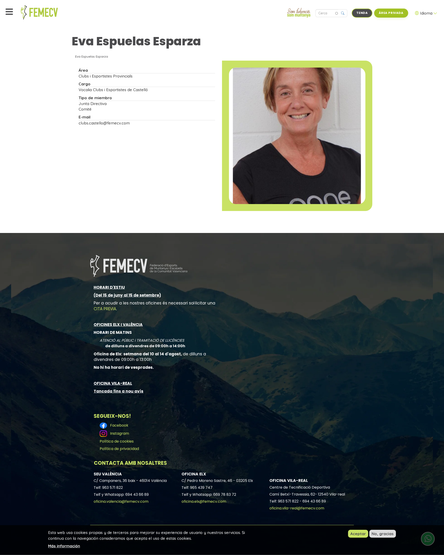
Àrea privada (391, 13)
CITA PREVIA (105, 309)
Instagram (118, 433)
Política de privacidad (119, 448)
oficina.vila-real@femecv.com (296, 508)
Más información (64, 545)
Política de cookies (117, 441)
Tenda (362, 13)
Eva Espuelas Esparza (91, 56)
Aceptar (358, 533)
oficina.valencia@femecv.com (121, 501)
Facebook (118, 425)
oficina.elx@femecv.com (204, 501)
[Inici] (50, 12)
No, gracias (383, 533)
